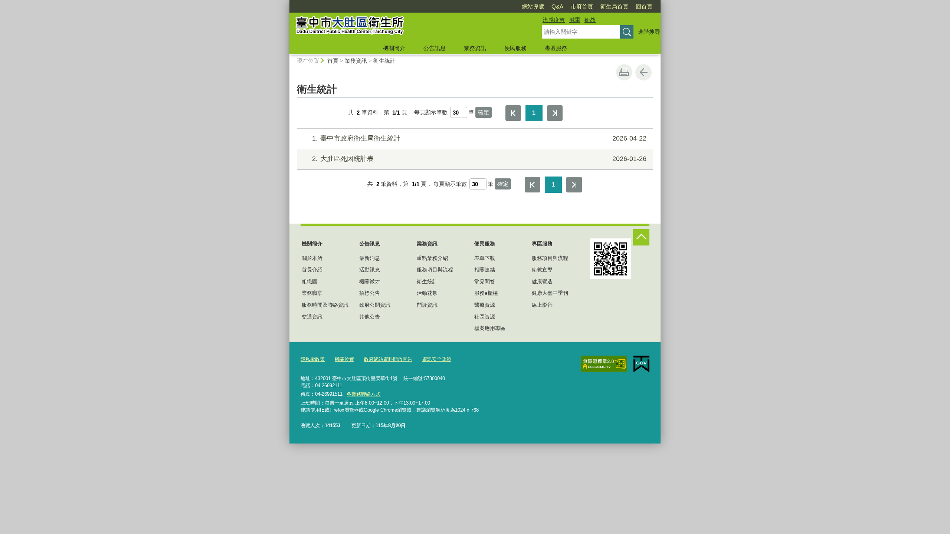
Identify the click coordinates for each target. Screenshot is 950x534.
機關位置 (344, 359)
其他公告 (369, 317)
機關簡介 (394, 48)
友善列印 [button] (624, 72)
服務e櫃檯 (486, 293)
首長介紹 (312, 270)
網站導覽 (533, 6)
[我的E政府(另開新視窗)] (641, 364)
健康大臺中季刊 (550, 293)
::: (286, 3)
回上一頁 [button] (643, 72)
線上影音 (542, 305)
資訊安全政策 (436, 359)
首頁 (332, 60)
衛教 (590, 20)
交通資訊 (312, 317)
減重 (574, 20)
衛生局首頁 (614, 6)
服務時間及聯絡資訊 (325, 305)
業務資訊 (475, 48)
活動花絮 (427, 293)
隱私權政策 (313, 359)
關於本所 (312, 258)
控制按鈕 (641, 237)
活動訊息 (369, 270)
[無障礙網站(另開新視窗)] (604, 364)
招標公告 (369, 293)
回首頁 (644, 6)
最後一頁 (555, 113)
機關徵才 (369, 281)
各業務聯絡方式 (363, 394)
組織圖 (309, 281)
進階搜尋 (649, 32)
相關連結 (484, 270)
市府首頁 (582, 6)
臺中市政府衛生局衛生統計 (479, 138)
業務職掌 (312, 293)
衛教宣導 (542, 270)
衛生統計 (384, 60)
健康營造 (542, 281)
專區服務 (556, 48)
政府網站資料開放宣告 (388, 359)
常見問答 (484, 281)
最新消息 (369, 258)
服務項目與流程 (435, 270)
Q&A (557, 6)
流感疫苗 (554, 20)
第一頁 (513, 113)
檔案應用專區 (489, 328)
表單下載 (484, 258)
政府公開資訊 (374, 305)
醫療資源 (484, 305)
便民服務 (515, 48)
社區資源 (484, 317)
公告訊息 (434, 48)
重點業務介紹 (432, 258)
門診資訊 (427, 305)
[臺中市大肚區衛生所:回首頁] (406, 27)
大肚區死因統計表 (479, 158)
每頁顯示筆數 (431, 112)
